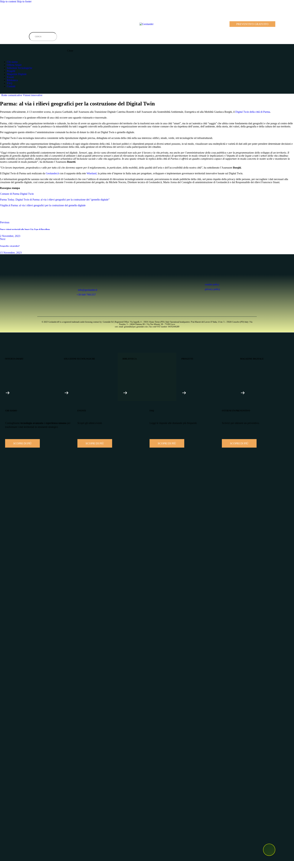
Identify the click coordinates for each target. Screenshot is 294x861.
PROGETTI (187, 358)
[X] (4, 217)
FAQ (152, 410)
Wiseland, (92, 173)
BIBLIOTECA (129, 358)
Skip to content (8, 1)
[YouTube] (19, 11)
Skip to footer (24, 1)
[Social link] (2, 92)
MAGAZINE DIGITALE (252, 358)
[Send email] (23, 217)
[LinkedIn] (9, 11)
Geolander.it (52, 173)
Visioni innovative (32, 95)
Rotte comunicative (11, 95)
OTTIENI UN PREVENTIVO (236, 410)
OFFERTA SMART (14, 358)
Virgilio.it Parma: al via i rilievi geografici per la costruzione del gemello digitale (43, 205)
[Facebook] (28, 11)
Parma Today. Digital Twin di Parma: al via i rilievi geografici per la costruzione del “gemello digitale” (55, 199)
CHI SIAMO (11, 410)
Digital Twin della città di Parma (252, 111)
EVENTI (81, 410)
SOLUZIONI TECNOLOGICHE (79, 358)
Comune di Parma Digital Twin (17, 193)
